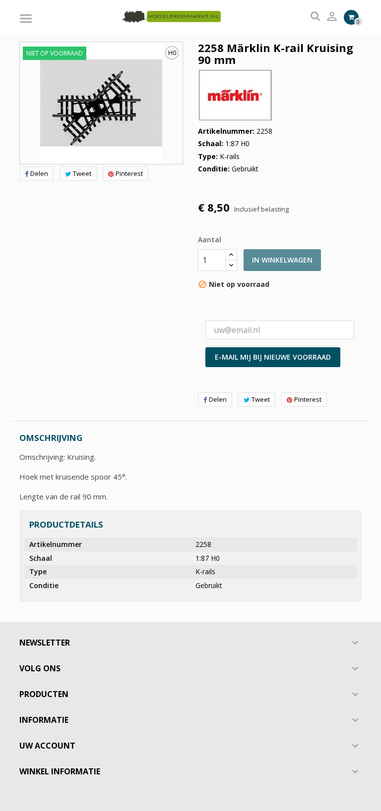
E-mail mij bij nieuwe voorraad (273, 357)
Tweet (82, 173)
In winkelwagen (282, 260)
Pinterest (129, 173)
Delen (39, 173)
